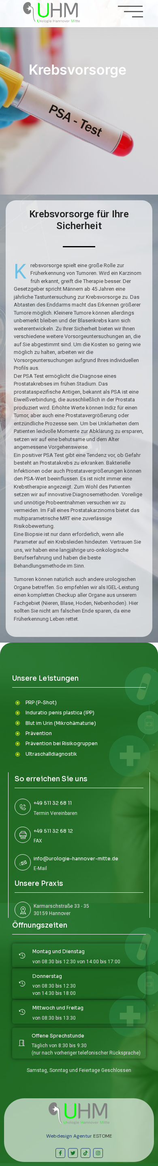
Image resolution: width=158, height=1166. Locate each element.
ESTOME (102, 1136)
